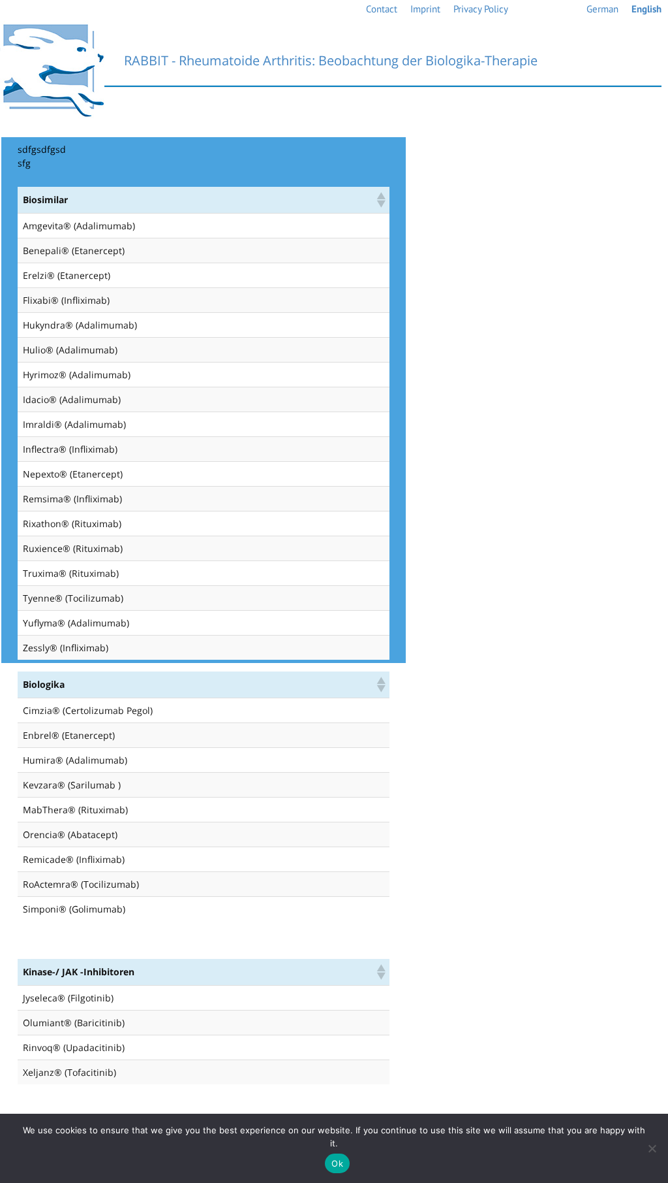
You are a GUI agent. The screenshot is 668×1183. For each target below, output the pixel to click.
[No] (651, 1148)
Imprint (425, 9)
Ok (337, 1163)
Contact (381, 9)
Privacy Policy (480, 9)
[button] (380, 200)
